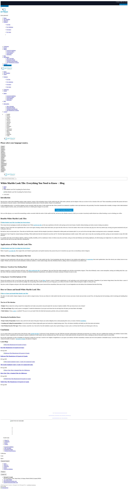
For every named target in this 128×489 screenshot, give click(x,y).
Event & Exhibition (11, 50)
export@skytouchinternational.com (60, 409)
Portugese (3, 160)
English (2, 146)
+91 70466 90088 (60, 399)
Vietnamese (3, 163)
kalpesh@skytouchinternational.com (59, 394)
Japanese (3, 155)
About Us (6, 20)
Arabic (2, 151)
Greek (2, 171)
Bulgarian (3, 169)
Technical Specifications (10, 450)
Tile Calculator (7, 448)
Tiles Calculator (10, 58)
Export (5, 47)
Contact (5, 64)
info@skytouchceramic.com (59, 401)
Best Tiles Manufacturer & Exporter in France (12, 347)
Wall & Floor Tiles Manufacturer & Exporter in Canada (15, 381)
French (2, 148)
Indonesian (3, 165)
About (5, 74)
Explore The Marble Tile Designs (64, 210)
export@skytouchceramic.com (11, 482)
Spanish (3, 149)
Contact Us (3, 474)
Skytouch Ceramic (5, 461)
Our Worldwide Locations (13, 62)
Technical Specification (12, 61)
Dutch (2, 162)
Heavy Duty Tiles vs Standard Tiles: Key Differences (14, 373)
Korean (2, 157)
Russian (3, 152)
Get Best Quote (123, 4)
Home (5, 18)
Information (6, 57)
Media (5, 49)
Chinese (3, 154)
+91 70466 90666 (60, 390)
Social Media (10, 53)
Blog (5, 55)
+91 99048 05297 (60, 407)
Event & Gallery (10, 51)
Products (6, 22)
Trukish (2, 168)
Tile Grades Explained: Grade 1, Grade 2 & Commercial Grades (17, 364)
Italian (2, 159)
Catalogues (6, 46)
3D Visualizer (7, 19)
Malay (2, 166)
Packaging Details (11, 60)
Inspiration (9, 54)
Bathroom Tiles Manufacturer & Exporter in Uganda (14, 356)
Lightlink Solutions (31, 485)
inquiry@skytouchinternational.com (59, 392)
